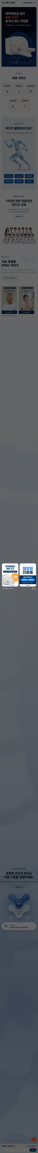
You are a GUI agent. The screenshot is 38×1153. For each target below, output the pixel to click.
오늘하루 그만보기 (8, 588)
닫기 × (34, 588)
